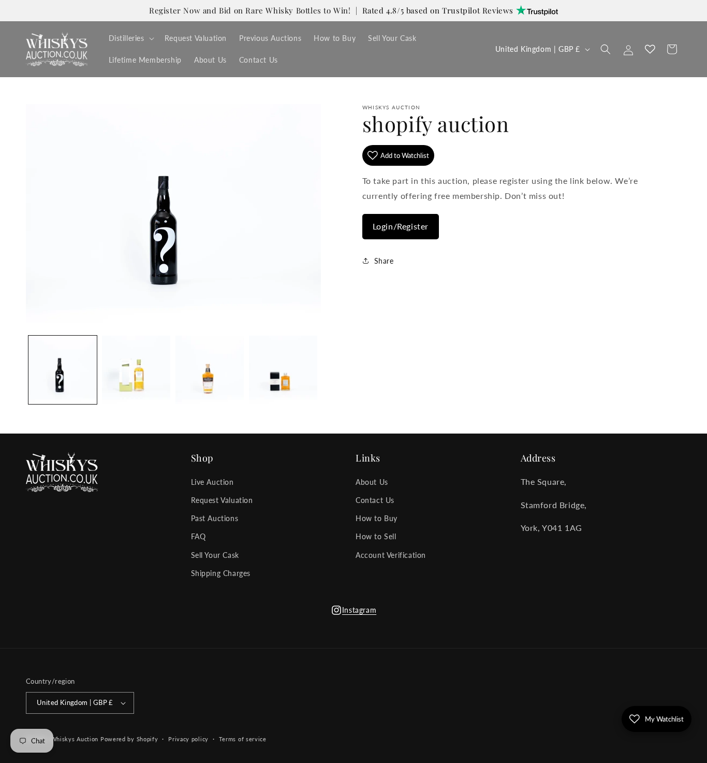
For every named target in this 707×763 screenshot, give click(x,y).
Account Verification (391, 555)
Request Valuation (222, 500)
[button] (130, 38)
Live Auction (212, 482)
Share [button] (384, 260)
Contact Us (375, 500)
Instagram (353, 613)
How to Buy (376, 518)
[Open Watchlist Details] (650, 49)
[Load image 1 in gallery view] (62, 370)
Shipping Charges (221, 573)
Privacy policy (188, 739)
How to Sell (376, 536)
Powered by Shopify (129, 739)
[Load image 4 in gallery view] (283, 370)
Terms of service (243, 739)
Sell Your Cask (215, 555)
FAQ (198, 536)
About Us (372, 482)
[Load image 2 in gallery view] (136, 370)
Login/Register (401, 226)
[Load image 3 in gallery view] (209, 370)
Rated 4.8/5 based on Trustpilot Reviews (439, 10)
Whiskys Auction (75, 739)
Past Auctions (215, 518)
